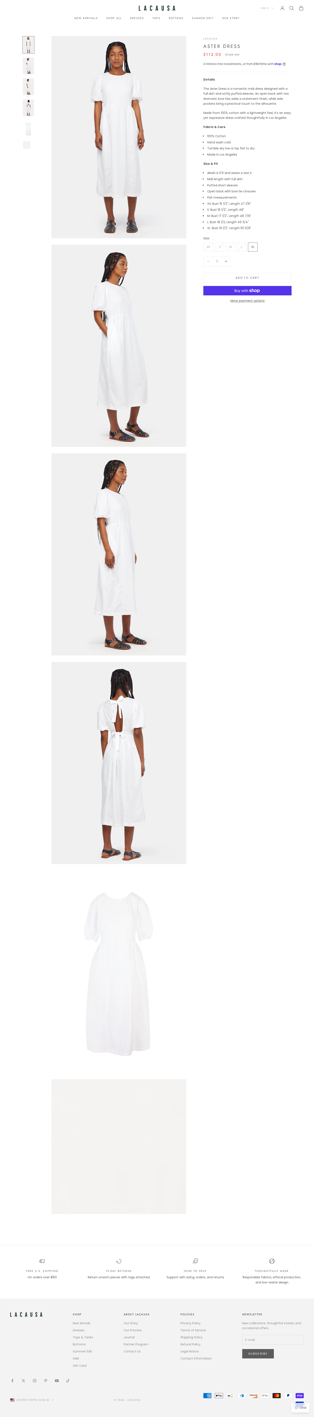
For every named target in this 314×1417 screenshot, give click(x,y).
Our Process (133, 1330)
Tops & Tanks (83, 1337)
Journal (129, 1337)
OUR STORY (231, 18)
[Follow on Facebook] (12, 1381)
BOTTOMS (176, 18)
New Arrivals (86, 18)
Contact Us (132, 1351)
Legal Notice (189, 1351)
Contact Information (196, 1358)
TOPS (156, 18)
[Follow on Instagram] (34, 1381)
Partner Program (136, 1344)
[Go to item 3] (28, 87)
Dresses (78, 1330)
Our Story (131, 1323)
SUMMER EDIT (203, 18)
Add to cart (247, 278)
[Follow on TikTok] (68, 1381)
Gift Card (80, 1366)
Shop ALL (114, 18)
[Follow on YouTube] (57, 1381)
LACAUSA (210, 39)
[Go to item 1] (28, 45)
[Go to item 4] (28, 107)
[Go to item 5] (28, 128)
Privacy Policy (190, 1323)
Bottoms (79, 1344)
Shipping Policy (191, 1337)
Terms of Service (193, 1330)
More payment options (247, 301)
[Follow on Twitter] (23, 1381)
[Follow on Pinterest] (46, 1381)
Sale (76, 1358)
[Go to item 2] (28, 66)
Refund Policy (190, 1344)
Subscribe (258, 1354)
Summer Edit (82, 1351)
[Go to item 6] (28, 145)
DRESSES (137, 18)
